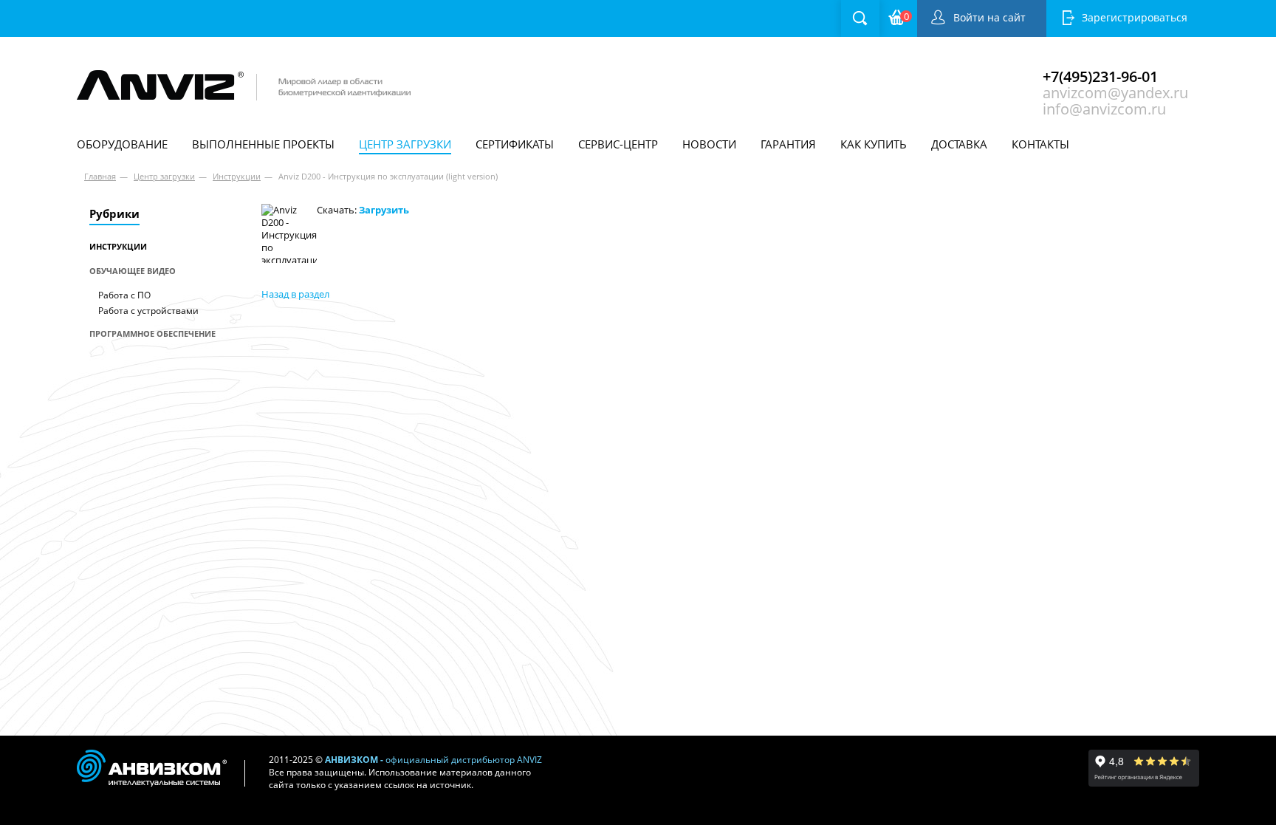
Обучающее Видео (132, 270)
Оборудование (122, 144)
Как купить (873, 144)
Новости (709, 144)
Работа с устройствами (148, 310)
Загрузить (384, 209)
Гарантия (788, 144)
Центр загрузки (405, 144)
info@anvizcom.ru (1104, 107)
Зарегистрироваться (1134, 17)
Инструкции (237, 176)
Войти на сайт (989, 17)
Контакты (1040, 144)
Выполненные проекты (263, 144)
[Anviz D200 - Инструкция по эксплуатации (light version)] (289, 233)
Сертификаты (515, 144)
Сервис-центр (618, 144)
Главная (100, 176)
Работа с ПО (124, 295)
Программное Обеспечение (152, 333)
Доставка (959, 144)
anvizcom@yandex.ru (1115, 91)
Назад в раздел (295, 294)
